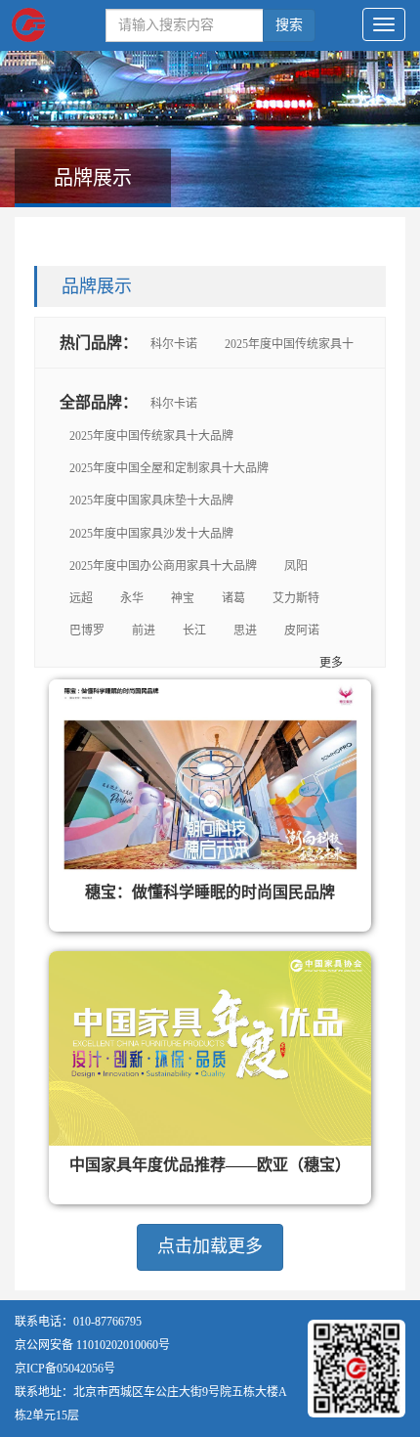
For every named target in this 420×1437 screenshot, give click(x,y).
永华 (132, 598)
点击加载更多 (210, 1246)
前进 (143, 630)
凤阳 (296, 566)
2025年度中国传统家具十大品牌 (151, 436)
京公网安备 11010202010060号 (92, 1345)
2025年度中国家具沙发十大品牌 (151, 534)
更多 (331, 663)
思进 (245, 630)
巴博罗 (87, 630)
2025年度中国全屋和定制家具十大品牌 (169, 468)
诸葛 (233, 598)
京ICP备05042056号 (65, 1368)
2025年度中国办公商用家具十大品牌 (163, 566)
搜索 (289, 25)
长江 (194, 630)
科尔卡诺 (173, 344)
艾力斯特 (296, 598)
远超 (81, 598)
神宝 (182, 598)
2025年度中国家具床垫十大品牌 (151, 500)
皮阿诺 (301, 630)
